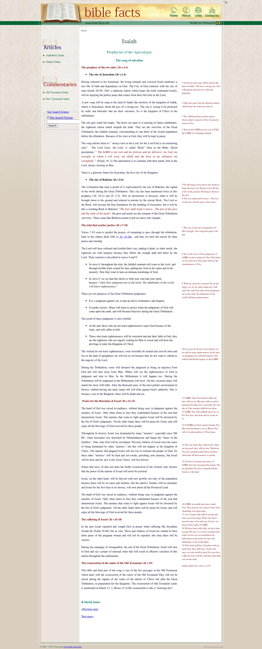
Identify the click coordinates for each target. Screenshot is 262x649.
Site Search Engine (58, 112)
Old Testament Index (57, 92)
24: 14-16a (125, 236)
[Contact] (212, 12)
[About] (186, 12)
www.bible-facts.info (72, 646)
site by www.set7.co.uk (213, 647)
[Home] (174, 12)
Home (84, 30)
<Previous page (89, 609)
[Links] (199, 12)
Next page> (87, 616)
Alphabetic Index (55, 55)
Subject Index (53, 62)
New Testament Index (57, 99)
